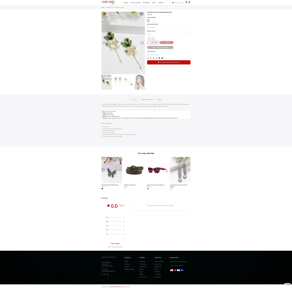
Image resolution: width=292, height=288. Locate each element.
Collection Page (143, 264)
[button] (175, 2)
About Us (142, 269)
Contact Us (157, 271)
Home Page (142, 261)
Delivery (157, 269)
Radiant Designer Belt (130, 185)
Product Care (143, 277)
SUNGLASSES (146, 2)
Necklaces (126, 264)
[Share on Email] (162, 58)
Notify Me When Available (160, 47)
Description (134, 99)
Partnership (157, 277)
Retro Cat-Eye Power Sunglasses (155, 185)
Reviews (159, 99)
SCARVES (160, 2)
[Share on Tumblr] (156, 58)
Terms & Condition (159, 261)
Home (103, 7)
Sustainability (158, 274)
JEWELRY (125, 2)
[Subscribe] (187, 266)
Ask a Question (151, 51)
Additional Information (147, 99)
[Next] (142, 42)
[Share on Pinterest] (153, 58)
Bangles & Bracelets (129, 269)
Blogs (141, 271)
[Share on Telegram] (159, 58)
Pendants (126, 266)
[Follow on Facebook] (102, 274)
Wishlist (141, 274)
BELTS (154, 2)
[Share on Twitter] (150, 58)
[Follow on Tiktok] (108, 274)
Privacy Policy (158, 264)
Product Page (143, 266)
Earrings (126, 261)
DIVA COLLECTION (135, 2)
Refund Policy (158, 266)
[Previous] (104, 42)
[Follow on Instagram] (105, 274)
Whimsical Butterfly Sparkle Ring (110, 185)
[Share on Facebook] (148, 58)
